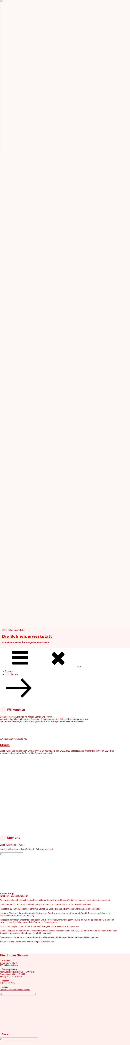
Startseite (9, 671)
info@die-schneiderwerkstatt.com (15, 990)
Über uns (13, 674)
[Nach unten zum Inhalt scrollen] (19, 697)
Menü (79, 667)
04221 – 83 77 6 (7, 983)
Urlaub (5, 745)
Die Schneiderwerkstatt (27, 636)
